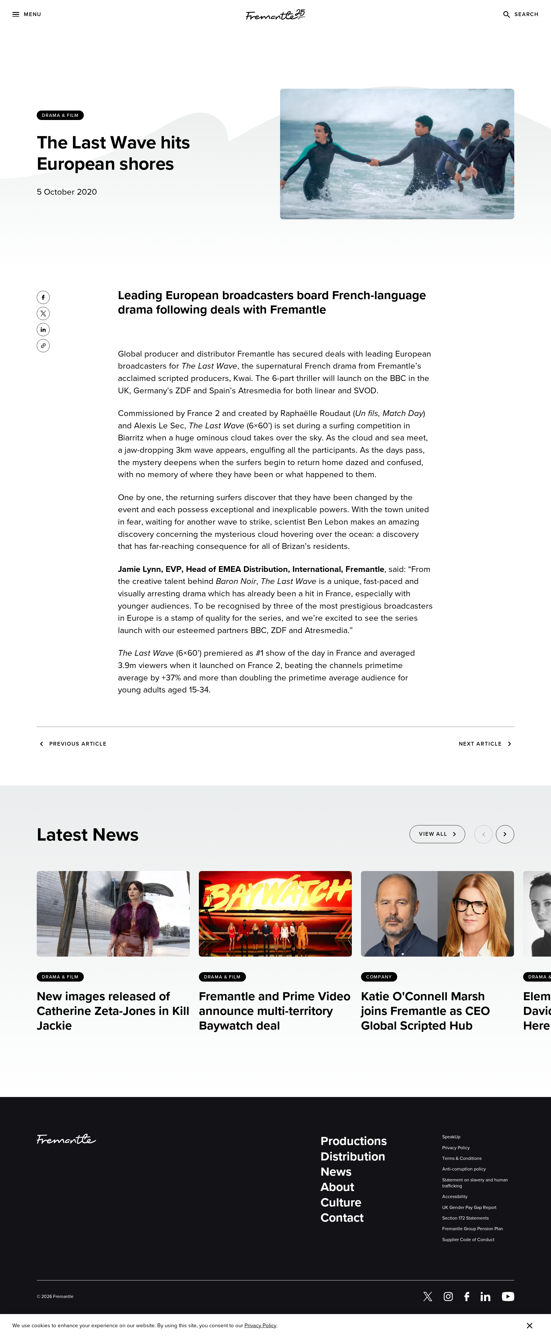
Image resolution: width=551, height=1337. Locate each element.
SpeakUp (451, 1137)
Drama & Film (60, 115)
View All (433, 834)
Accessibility (454, 1196)
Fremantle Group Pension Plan (472, 1229)
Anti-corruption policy (464, 1169)
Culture (341, 1202)
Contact (342, 1217)
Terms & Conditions (462, 1158)
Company (379, 977)
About (337, 1187)
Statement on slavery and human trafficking (475, 1183)
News (336, 1171)
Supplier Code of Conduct (468, 1240)
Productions (354, 1141)
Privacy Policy (456, 1148)
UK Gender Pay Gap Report (469, 1207)
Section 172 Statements (465, 1218)
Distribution (353, 1156)
